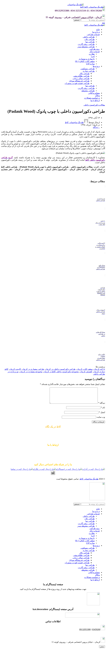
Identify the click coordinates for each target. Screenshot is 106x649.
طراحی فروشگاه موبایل (79, 81)
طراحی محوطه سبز (86, 47)
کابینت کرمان (15, 369)
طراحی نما (90, 42)
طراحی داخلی (89, 37)
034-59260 (63, 454)
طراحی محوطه (88, 91)
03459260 (96, 629)
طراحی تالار (84, 73)
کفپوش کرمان (86, 371)
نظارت (92, 54)
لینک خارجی (100, 176)
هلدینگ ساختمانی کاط (89, 479)
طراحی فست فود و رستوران (77, 83)
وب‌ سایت (101, 417)
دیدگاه (101, 403)
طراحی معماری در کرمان (33, 369)
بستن (102, 647)
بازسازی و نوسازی (87, 59)
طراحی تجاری (89, 71)
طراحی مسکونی (87, 69)
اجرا (93, 56)
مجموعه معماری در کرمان (31, 371)
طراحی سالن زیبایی (81, 78)
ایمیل (102, 412)
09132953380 (53, 449)
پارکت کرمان (99, 369)
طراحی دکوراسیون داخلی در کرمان (60, 369)
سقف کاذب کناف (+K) (85, 61)
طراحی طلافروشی (81, 76)
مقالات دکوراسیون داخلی (94, 105)
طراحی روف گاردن (86, 44)
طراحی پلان (89, 39)
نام (103, 407)
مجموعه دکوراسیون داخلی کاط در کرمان (61, 371)
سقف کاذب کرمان (85, 369)
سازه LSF (90, 64)
